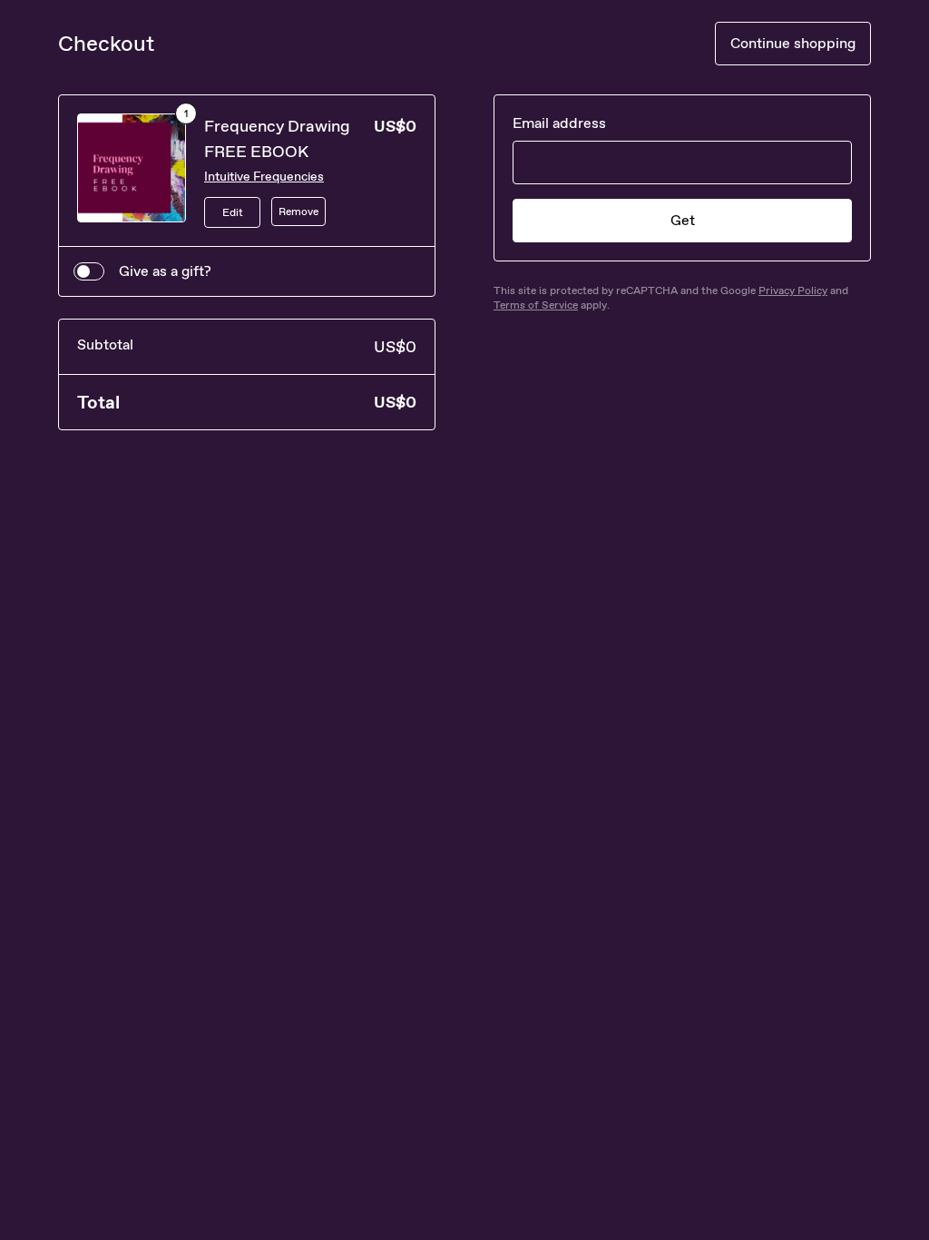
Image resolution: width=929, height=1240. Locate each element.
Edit (232, 212)
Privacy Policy (792, 290)
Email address (559, 123)
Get (682, 220)
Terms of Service (536, 305)
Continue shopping (793, 43)
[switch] (88, 271)
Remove (298, 211)
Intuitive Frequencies (264, 176)
